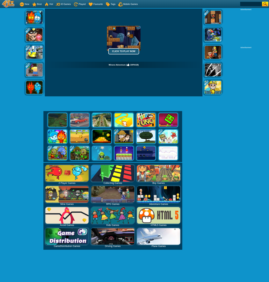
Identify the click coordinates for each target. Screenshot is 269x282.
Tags (113, 4)
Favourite (98, 4)
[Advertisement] (12, 51)
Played (82, 4)
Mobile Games (130, 4)
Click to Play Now (123, 51)
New (27, 4)
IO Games (66, 4)
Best (39, 4)
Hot (51, 4)
